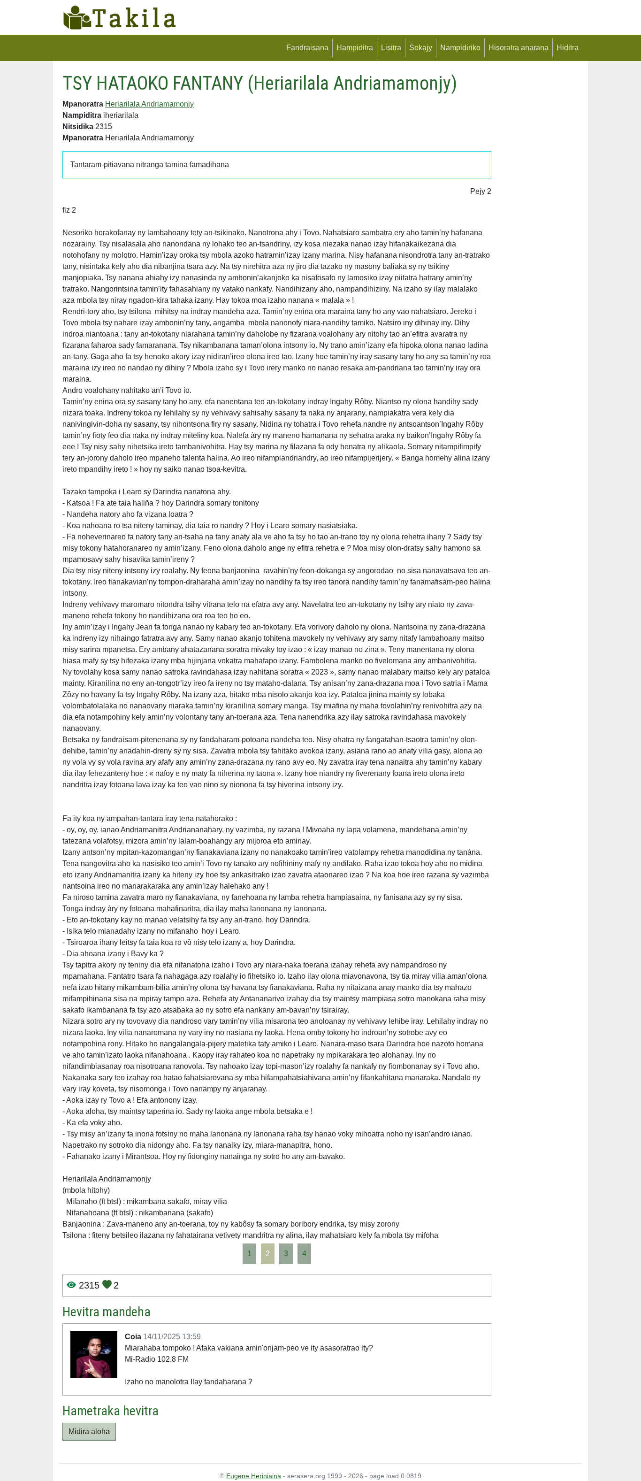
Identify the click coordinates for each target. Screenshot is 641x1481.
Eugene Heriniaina (253, 1476)
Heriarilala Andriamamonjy (149, 104)
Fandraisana (307, 48)
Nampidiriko (460, 48)
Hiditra (568, 48)
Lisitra (391, 48)
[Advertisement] (539, 213)
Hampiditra (354, 48)
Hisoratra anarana (518, 48)
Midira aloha (89, 1431)
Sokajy (420, 48)
